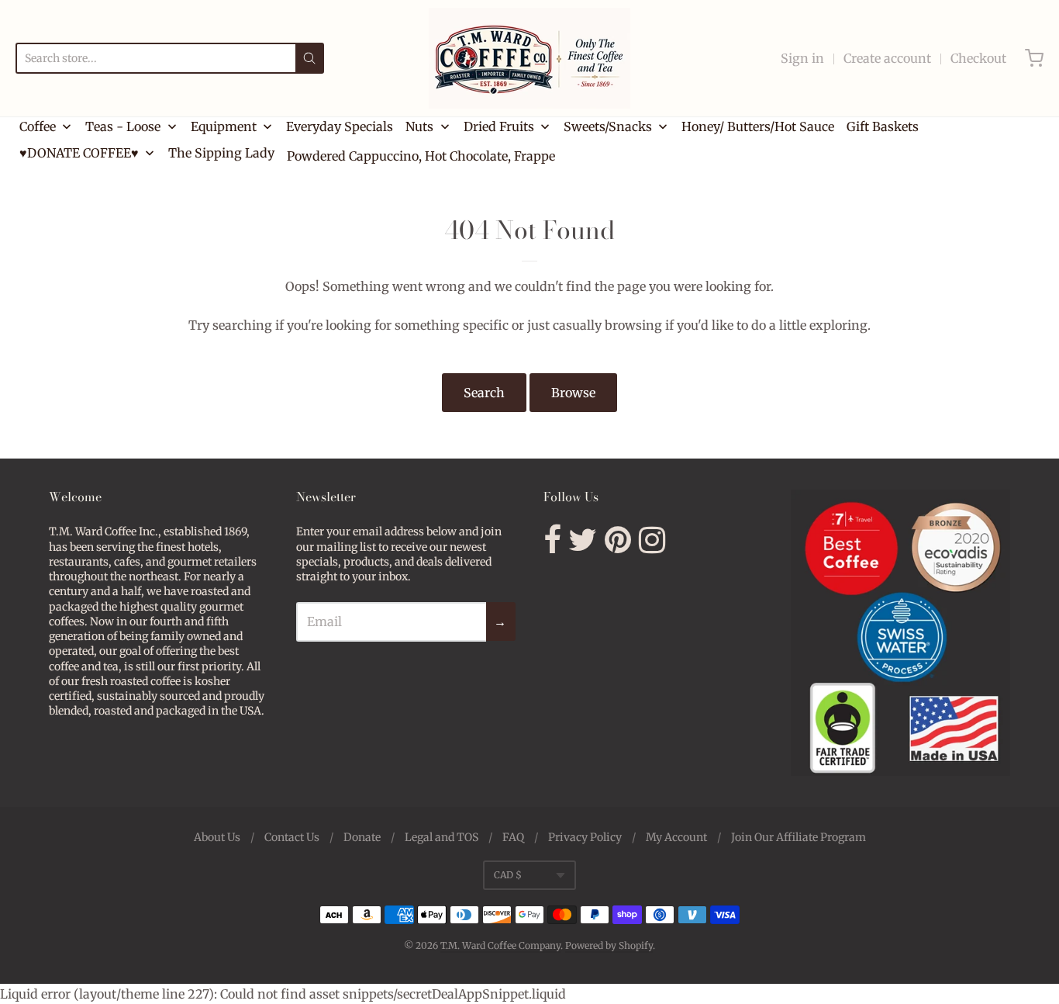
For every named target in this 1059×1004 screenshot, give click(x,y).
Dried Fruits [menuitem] (499, 126)
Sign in (802, 58)
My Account (676, 837)
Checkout (978, 58)
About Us (217, 837)
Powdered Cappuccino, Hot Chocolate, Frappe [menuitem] (421, 156)
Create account (887, 58)
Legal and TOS (441, 837)
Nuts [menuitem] (419, 126)
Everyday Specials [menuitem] (339, 126)
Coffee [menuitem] (37, 126)
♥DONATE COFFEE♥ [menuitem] (79, 153)
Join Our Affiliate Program (798, 837)
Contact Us (291, 837)
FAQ (513, 837)
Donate (362, 837)
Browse (573, 392)
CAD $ (508, 875)
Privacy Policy (585, 837)
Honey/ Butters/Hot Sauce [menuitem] (757, 126)
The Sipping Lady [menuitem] (221, 153)
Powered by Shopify (609, 945)
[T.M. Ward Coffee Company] (529, 58)
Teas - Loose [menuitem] (122, 126)
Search (484, 392)
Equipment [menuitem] (224, 126)
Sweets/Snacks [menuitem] (608, 126)
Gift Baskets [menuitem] (883, 126)
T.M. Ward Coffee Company (500, 945)
